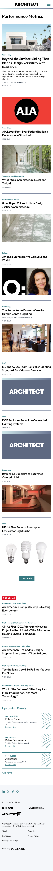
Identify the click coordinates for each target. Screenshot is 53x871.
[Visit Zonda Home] (13, 848)
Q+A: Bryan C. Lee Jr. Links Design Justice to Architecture (23, 205)
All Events (7, 772)
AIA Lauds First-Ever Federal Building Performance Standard (25, 133)
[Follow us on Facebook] (12, 791)
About (4, 831)
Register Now (10, 727)
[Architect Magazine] (26, 4)
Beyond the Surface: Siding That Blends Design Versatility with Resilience (25, 63)
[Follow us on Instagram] (17, 791)
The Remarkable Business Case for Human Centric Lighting (23, 312)
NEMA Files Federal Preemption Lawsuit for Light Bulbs (21, 529)
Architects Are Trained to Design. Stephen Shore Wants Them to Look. (24, 651)
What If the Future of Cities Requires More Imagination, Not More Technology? (24, 692)
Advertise (32, 831)
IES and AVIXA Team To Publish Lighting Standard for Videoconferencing (26, 368)
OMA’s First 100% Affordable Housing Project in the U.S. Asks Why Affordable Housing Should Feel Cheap (26, 630)
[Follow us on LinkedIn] (3, 791)
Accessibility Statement (11, 841)
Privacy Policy (33, 836)
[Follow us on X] (8, 791)
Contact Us (6, 836)
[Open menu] (48, 4)
